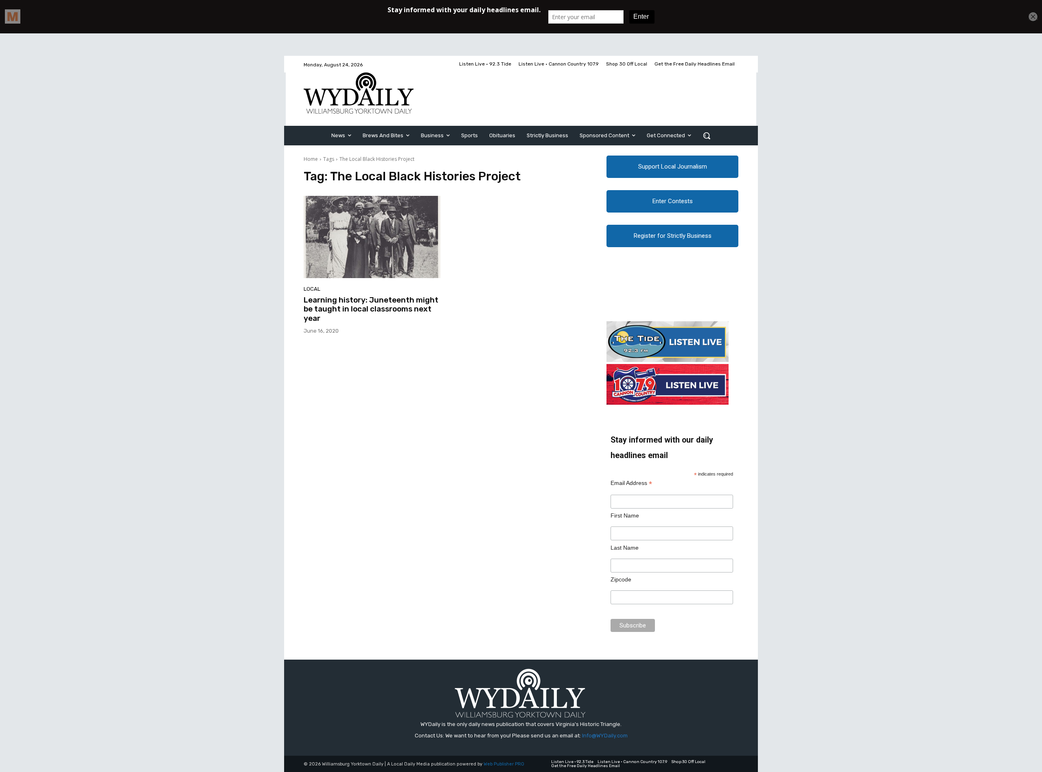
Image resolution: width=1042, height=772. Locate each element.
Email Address (631, 483)
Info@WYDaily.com (605, 736)
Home (311, 159)
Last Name (625, 547)
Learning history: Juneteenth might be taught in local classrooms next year (371, 309)
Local (312, 289)
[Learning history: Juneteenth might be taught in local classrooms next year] (372, 237)
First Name (625, 515)
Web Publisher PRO (504, 764)
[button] (706, 135)
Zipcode (621, 579)
